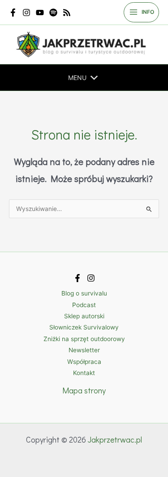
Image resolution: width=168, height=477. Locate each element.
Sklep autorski (84, 316)
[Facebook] (13, 12)
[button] (77, 78)
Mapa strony (84, 390)
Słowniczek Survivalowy (84, 327)
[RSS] (67, 12)
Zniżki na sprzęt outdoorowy (84, 338)
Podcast (84, 304)
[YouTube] (40, 12)
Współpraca (84, 361)
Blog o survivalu (84, 293)
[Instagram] (26, 12)
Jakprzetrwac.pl (115, 439)
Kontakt (84, 372)
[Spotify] (53, 12)
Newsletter (84, 350)
